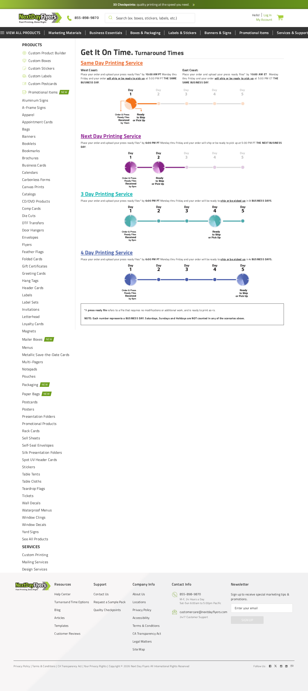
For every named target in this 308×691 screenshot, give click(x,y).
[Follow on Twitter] (276, 666)
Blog (57, 610)
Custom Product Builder (47, 53)
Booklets (29, 143)
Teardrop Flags (33, 488)
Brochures (30, 158)
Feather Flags (33, 251)
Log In (268, 15)
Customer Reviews (67, 633)
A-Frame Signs (34, 107)
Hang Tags (30, 280)
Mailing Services (35, 562)
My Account (264, 19)
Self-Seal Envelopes (37, 445)
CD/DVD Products (36, 201)
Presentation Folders (38, 416)
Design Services (34, 569)
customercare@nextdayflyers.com (204, 611)
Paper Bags (31, 394)
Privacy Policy (142, 610)
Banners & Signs (218, 32)
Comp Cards (31, 208)
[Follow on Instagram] (281, 666)
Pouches (28, 376)
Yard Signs (30, 531)
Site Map (139, 649)
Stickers (28, 467)
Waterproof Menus (37, 510)
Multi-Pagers (32, 362)
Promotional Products (39, 423)
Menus (27, 347)
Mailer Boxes (32, 339)
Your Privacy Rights (95, 666)
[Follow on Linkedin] (287, 666)
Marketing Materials (64, 32)
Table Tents (31, 474)
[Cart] (280, 17)
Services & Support (292, 32)
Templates (61, 625)
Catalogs (29, 194)
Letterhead (31, 316)
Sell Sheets (31, 438)
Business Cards (34, 165)
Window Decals (34, 524)
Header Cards (32, 287)
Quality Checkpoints (107, 610)
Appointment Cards (37, 122)
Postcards (29, 402)
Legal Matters (142, 641)
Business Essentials (106, 32)
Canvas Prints (33, 186)
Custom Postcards (42, 83)
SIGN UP (247, 620)
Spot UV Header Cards (39, 459)
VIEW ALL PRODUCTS (23, 32)
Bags (26, 129)
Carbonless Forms (36, 179)
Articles (59, 618)
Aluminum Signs (35, 100)
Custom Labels (39, 76)
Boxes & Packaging (145, 32)
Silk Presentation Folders (42, 452)
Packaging (30, 384)
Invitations (30, 309)
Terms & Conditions (146, 625)
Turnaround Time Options (71, 602)
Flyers (27, 244)
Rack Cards (31, 430)
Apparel (28, 114)
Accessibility (141, 618)
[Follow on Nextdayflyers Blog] (292, 666)
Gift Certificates (34, 266)
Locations (139, 602)
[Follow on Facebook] (270, 666)
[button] (110, 18)
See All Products (35, 539)
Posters (28, 409)
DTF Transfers (33, 223)
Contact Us (101, 594)
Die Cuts (28, 215)
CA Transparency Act (147, 633)
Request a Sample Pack (110, 602)
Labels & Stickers (182, 32)
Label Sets (30, 302)
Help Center (62, 594)
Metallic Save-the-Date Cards (45, 354)
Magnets (29, 331)
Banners (28, 136)
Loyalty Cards (33, 323)
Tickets (27, 495)
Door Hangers (33, 230)
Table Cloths (31, 481)
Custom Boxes (39, 60)
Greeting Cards (34, 273)
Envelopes (30, 237)
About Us (139, 594)
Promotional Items (254, 32)
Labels (27, 295)
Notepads (29, 369)
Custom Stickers (41, 68)
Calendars (30, 172)
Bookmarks (31, 150)
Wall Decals (31, 503)
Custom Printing (35, 554)
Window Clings (33, 517)
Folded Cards (32, 259)
